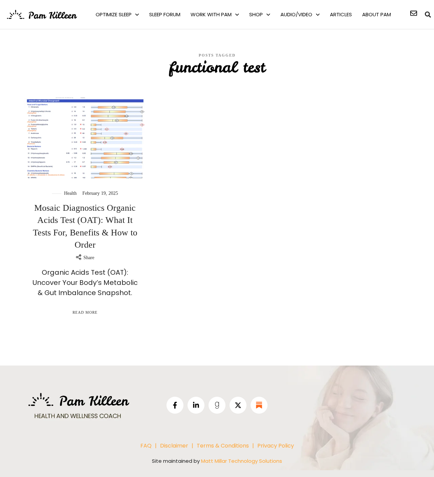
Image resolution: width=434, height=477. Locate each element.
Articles (341, 14)
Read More (85, 312)
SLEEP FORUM (164, 14)
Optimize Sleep (114, 14)
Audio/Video (296, 14)
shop (256, 14)
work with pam (211, 14)
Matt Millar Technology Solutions (241, 460)
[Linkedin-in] (196, 405)
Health (70, 193)
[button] (117, 14)
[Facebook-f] (174, 405)
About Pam (376, 14)
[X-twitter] (238, 405)
